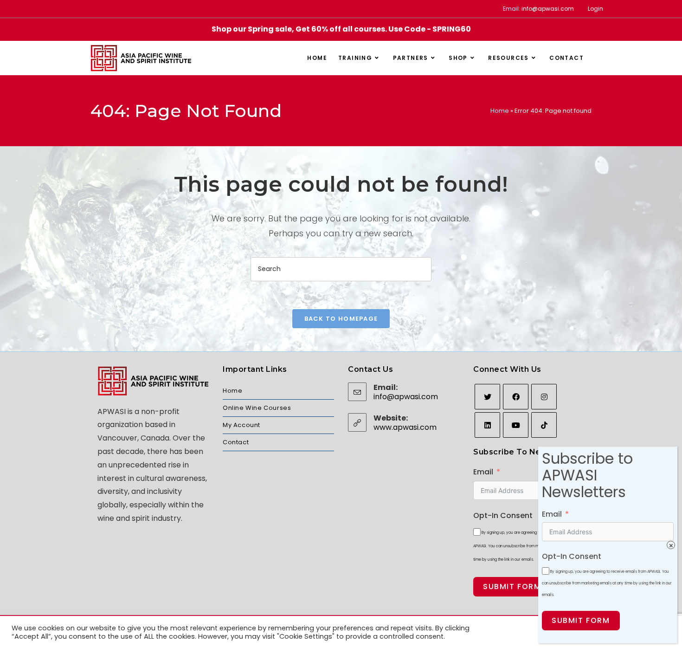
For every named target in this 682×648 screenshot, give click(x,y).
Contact (236, 442)
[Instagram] (544, 396)
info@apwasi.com (547, 9)
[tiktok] (544, 425)
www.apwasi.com (405, 427)
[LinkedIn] (487, 425)
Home (499, 110)
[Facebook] (515, 396)
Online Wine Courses (257, 407)
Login (595, 9)
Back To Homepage (341, 318)
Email (483, 472)
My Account (241, 425)
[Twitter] (487, 396)
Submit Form (512, 586)
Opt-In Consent (503, 515)
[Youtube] (515, 425)
